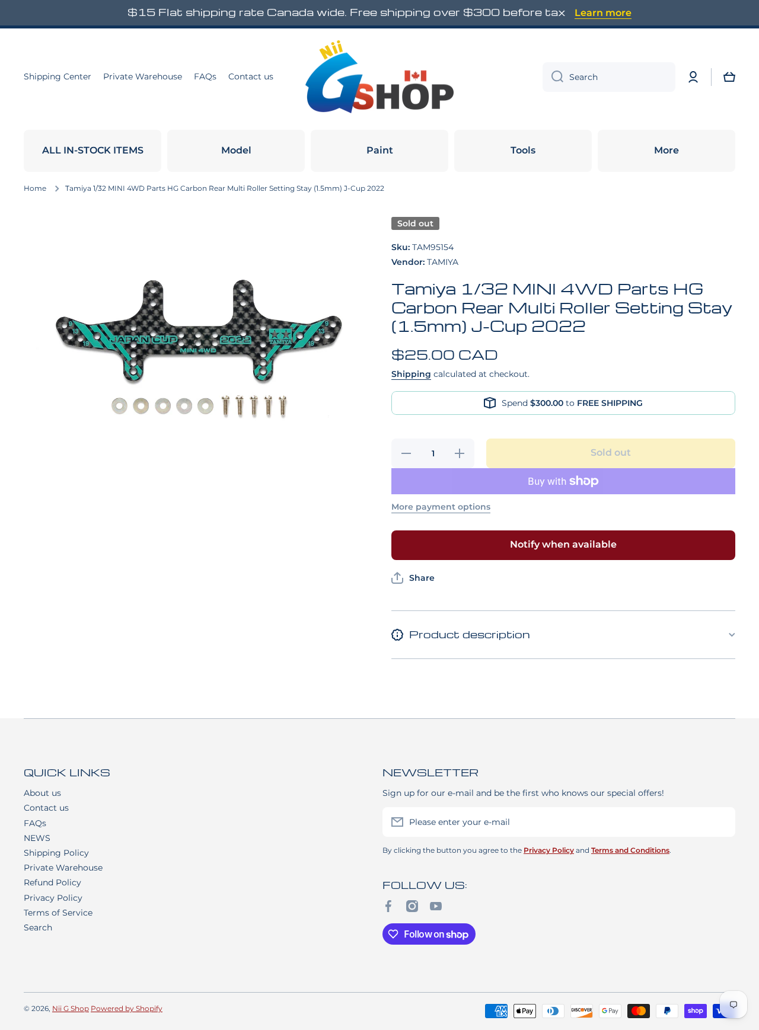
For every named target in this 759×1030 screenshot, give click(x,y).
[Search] (553, 77)
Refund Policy (52, 882)
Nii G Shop (70, 1008)
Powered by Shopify (126, 1008)
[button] (729, 77)
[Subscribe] (720, 822)
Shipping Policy (56, 852)
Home (35, 188)
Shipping (411, 374)
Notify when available (563, 544)
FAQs (35, 823)
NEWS (37, 838)
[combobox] (609, 77)
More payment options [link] (440, 506)
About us (42, 793)
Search (38, 927)
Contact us (46, 807)
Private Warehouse (63, 867)
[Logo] (379, 77)
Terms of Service (58, 912)
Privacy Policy (53, 898)
